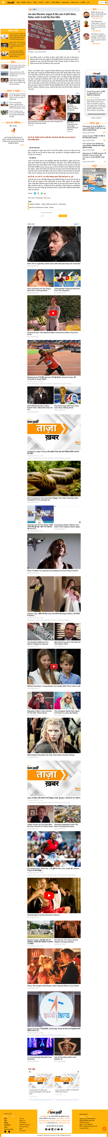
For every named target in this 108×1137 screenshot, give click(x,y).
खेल (105, 161)
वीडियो (6, 1123)
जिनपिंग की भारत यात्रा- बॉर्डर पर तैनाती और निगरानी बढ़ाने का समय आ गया (98, 14)
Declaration (62, 204)
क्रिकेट (104, 132)
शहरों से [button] (47, 2)
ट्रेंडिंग (13, 62)
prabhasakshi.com (63, 1123)
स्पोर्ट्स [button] (35, 2)
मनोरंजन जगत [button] (74, 2)
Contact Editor (84, 1128)
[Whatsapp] (41, 194)
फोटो (5, 1121)
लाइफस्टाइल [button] (65, 2)
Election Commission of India (38, 207)
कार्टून (5, 1127)
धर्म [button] (88, 2)
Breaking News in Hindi (47, 1121)
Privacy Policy (24, 1126)
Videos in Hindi (61, 1121)
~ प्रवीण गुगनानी (95, 43)
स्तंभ (94, 9)
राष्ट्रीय (18, 2)
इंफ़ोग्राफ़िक (7, 1125)
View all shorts (96, 118)
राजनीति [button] (83, 2)
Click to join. (47, 198)
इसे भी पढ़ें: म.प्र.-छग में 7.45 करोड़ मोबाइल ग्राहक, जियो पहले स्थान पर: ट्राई (50, 177)
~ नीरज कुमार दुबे (95, 31)
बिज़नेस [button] (29, 2)
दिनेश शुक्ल (30, 52)
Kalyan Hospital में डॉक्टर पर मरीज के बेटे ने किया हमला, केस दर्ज (67, 1091)
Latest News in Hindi (63, 1118)
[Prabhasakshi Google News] (79, 52)
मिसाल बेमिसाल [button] (56, 2)
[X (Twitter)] (77, 31)
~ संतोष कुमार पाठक (96, 18)
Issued (51, 207)
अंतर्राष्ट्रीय (23, 2)
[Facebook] (77, 27)
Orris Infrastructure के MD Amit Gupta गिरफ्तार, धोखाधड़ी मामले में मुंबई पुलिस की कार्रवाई (94, 145)
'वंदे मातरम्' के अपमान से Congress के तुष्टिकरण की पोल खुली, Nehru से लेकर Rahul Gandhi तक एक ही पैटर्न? (98, 38)
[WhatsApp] (77, 34)
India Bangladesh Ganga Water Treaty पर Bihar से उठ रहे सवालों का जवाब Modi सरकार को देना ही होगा (98, 25)
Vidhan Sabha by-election (49, 204)
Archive (21, 1118)
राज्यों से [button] (41, 2)
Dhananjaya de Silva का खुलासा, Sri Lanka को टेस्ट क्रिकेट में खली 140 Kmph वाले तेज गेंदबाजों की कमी (94, 128)
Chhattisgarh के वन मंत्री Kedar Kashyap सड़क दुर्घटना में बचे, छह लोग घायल (40, 1092)
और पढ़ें (22, 145)
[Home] (30, 9)
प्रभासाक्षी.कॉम (44, 1116)
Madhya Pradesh (34, 204)
